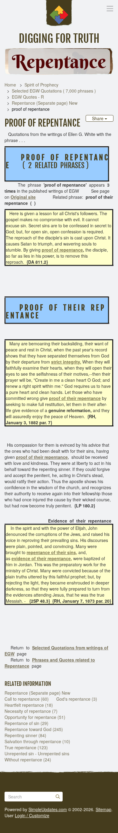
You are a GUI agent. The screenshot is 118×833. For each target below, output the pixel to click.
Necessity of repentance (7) (31, 711)
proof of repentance (62, 250)
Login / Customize (32, 815)
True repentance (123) (26, 747)
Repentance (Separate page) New (44, 103)
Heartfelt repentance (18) (29, 705)
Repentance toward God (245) (34, 729)
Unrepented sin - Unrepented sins (37, 753)
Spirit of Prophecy (41, 85)
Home (10, 85)
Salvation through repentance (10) (37, 741)
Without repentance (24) (28, 760)
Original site (23, 197)
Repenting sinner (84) (25, 735)
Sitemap (103, 809)
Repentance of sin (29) (26, 723)
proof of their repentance (75, 398)
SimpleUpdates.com (47, 809)
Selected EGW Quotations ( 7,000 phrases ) (54, 91)
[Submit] (58, 796)
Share (98, 118)
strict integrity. (66, 362)
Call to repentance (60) (27, 699)
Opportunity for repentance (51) (35, 717)
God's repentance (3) (76, 699)
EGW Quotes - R (28, 97)
